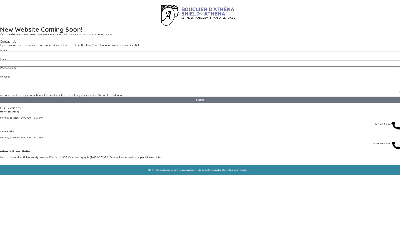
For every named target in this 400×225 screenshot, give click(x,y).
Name (3, 50)
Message (5, 76)
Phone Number (8, 68)
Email (3, 59)
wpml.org (177, 170)
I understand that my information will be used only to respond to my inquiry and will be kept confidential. (63, 95)
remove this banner (239, 170)
